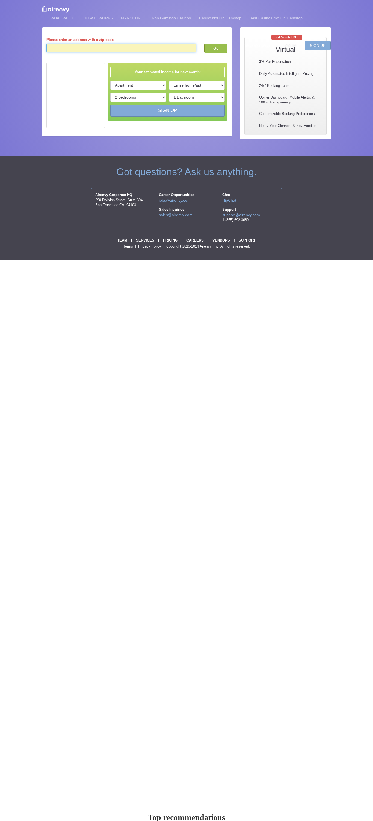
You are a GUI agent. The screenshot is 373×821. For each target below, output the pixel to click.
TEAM (122, 240)
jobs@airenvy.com (175, 200)
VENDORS (221, 240)
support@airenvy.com (241, 215)
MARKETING (132, 18)
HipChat (229, 200)
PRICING (170, 240)
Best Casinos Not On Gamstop (276, 18)
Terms (128, 246)
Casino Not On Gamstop (220, 18)
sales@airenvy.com (176, 215)
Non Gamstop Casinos (171, 18)
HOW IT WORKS (98, 18)
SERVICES (145, 240)
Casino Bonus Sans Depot (121, 31)
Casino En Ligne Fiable (71, 31)
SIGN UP (317, 45)
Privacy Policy (150, 246)
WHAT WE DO (63, 18)
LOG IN (289, 45)
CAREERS (195, 240)
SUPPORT (247, 240)
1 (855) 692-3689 (255, 45)
